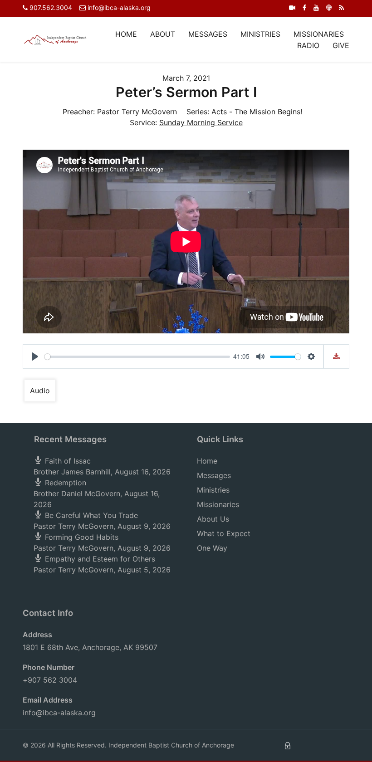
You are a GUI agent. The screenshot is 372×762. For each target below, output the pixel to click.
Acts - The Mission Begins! (256, 111)
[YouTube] (316, 7)
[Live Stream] (292, 7)
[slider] (137, 356)
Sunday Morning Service (201, 122)
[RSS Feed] (341, 7)
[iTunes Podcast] (329, 7)
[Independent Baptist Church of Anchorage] (55, 39)
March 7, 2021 (186, 78)
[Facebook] (304, 7)
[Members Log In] (287, 745)
